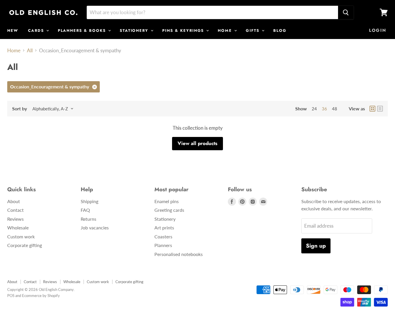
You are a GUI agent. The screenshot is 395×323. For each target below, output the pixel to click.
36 (324, 108)
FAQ (85, 210)
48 (334, 108)
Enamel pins (166, 201)
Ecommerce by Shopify (41, 295)
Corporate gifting (24, 245)
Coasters (163, 236)
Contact (15, 210)
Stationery (165, 219)
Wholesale (18, 227)
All (30, 50)
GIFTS (253, 30)
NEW (12, 30)
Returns (88, 219)
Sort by (19, 108)
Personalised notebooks (178, 254)
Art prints (164, 227)
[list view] (380, 109)
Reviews (15, 219)
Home (14, 50)
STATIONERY (135, 30)
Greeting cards (169, 210)
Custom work (21, 236)
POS (10, 295)
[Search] (346, 12)
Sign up (316, 246)
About (13, 201)
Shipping (89, 201)
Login (377, 30)
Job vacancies (95, 227)
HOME (226, 30)
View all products (197, 143)
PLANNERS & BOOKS (83, 30)
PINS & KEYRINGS (184, 30)
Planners (163, 245)
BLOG (280, 30)
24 (314, 108)
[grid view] (372, 109)
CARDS (37, 30)
